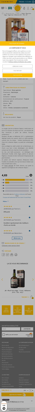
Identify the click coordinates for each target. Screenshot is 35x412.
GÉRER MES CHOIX (17, 66)
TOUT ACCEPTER (17, 75)
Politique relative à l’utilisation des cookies (20, 62)
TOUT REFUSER (17, 70)
